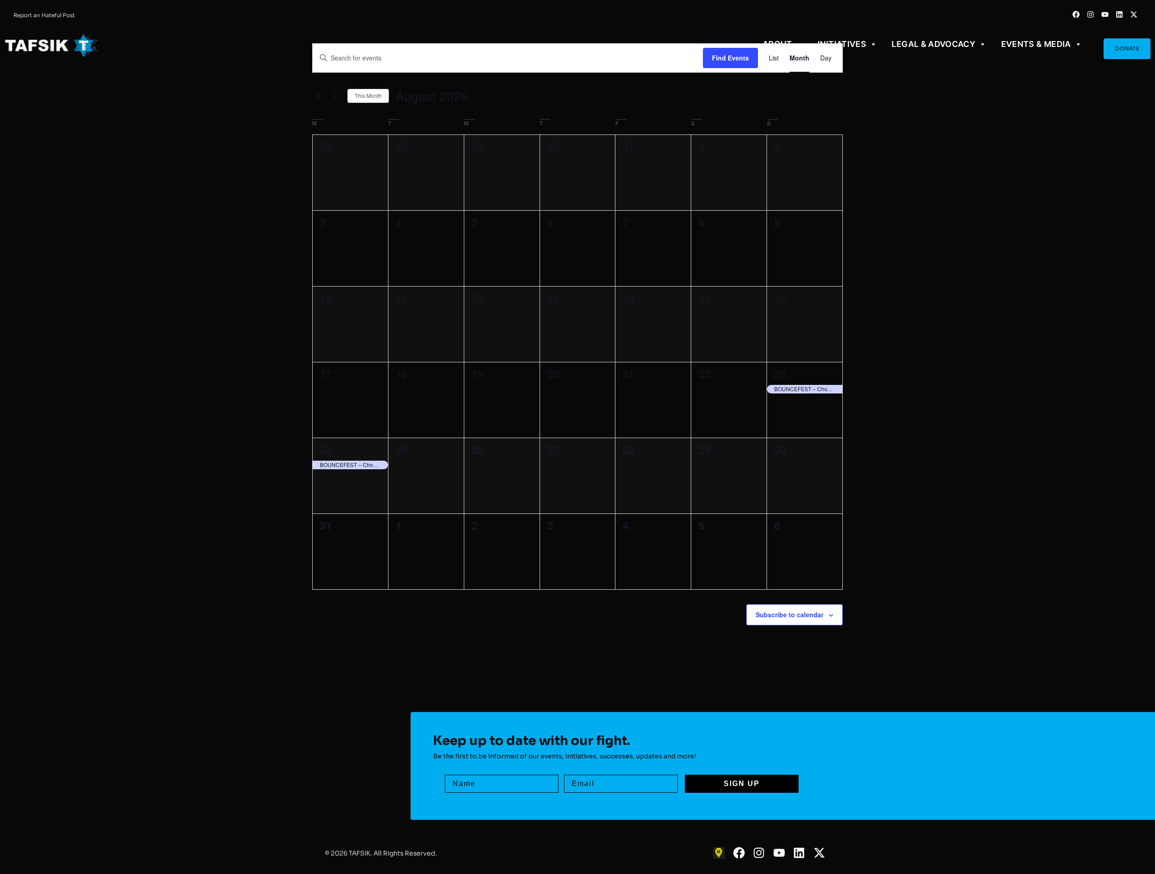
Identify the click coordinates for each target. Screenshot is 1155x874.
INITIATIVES (842, 44)
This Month (368, 95)
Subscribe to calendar (789, 614)
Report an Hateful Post (44, 15)
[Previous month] (317, 96)
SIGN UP (742, 783)
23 (780, 373)
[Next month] (335, 96)
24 (326, 449)
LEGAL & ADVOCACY (933, 44)
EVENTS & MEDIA (1036, 44)
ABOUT (777, 44)
